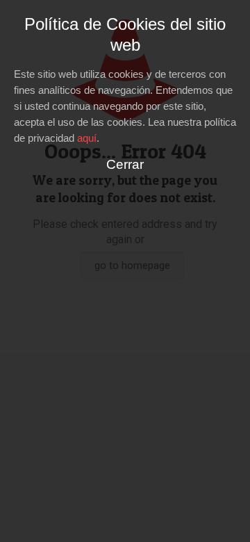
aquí (87, 138)
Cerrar (125, 164)
